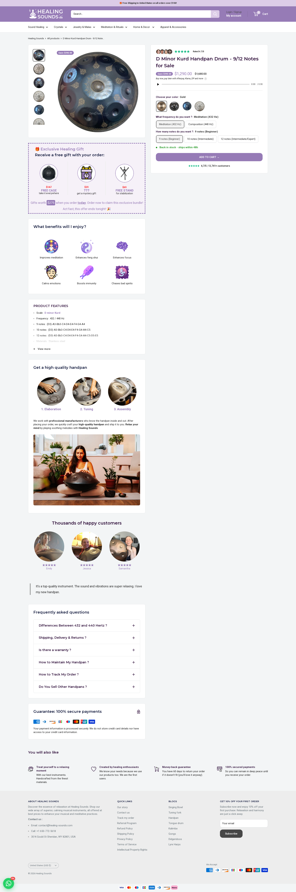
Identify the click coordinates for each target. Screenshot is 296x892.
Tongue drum (176, 823)
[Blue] (186, 106)
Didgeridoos (175, 839)
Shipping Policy (125, 833)
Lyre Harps (175, 844)
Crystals (58, 27)
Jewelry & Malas (82, 27)
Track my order (125, 817)
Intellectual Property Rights (132, 849)
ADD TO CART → (209, 157)
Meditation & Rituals (112, 27)
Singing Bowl (176, 807)
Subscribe (231, 833)
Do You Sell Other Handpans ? (63, 687)
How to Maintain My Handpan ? (64, 662)
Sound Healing (36, 27)
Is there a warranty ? (55, 650)
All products (53, 38)
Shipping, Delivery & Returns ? (62, 638)
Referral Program (127, 823)
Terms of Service (127, 844)
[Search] (215, 14)
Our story (122, 807)
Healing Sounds (36, 38)
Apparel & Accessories (173, 27)
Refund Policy (125, 828)
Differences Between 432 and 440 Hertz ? (73, 625)
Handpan (173, 817)
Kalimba (173, 828)
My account (233, 15)
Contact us (123, 812)
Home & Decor (142, 27)
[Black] (174, 106)
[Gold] (161, 106)
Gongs (172, 833)
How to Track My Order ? (59, 674)
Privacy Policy (125, 839)
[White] (199, 106)
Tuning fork (175, 812)
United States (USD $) (40, 865)
